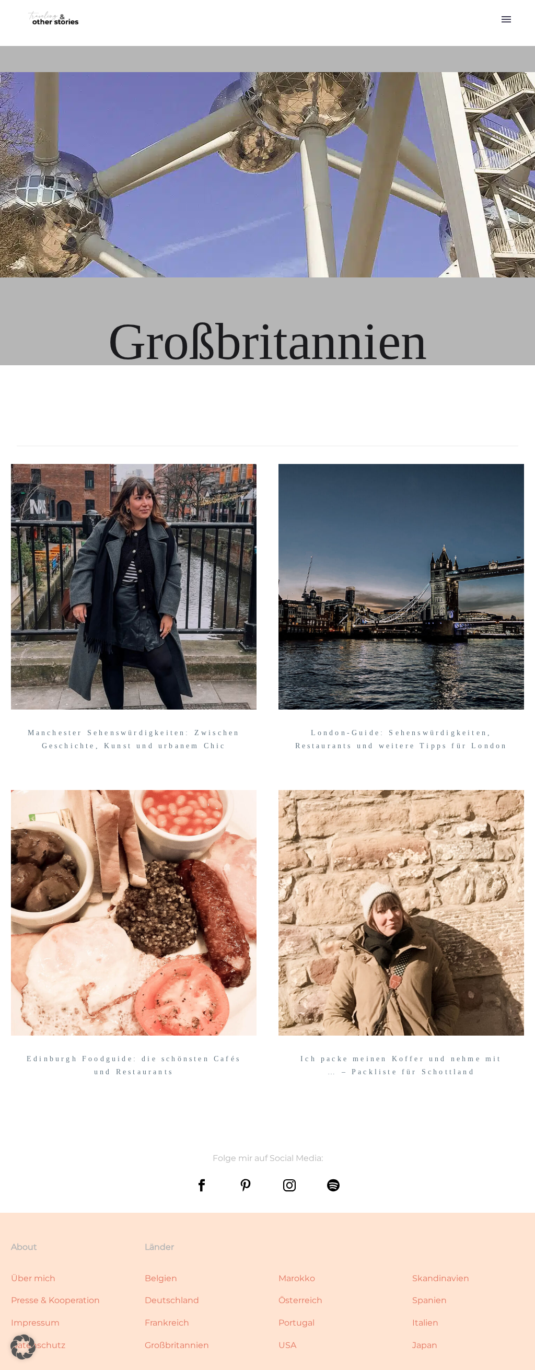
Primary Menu (506, 19)
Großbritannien (177, 1345)
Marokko (296, 1278)
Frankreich (167, 1323)
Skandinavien (440, 1278)
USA (287, 1345)
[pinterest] (245, 1185)
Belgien (161, 1278)
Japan (424, 1345)
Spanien (429, 1300)
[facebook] (201, 1185)
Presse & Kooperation (55, 1300)
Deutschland (172, 1300)
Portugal (296, 1323)
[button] (23, 1347)
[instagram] (289, 1185)
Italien (425, 1323)
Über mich (33, 1278)
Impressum (35, 1323)
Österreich (300, 1300)
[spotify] (333, 1185)
